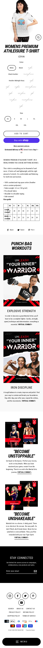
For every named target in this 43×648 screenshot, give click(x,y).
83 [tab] (20, 39)
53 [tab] (17, 30)
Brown (30, 68)
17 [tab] (24, 19)
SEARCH (11, 609)
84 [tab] (21, 39)
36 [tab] (22, 25)
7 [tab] (24, 16)
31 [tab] (13, 25)
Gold (21, 106)
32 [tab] (15, 25)
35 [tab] (20, 25)
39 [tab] (28, 25)
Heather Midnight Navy (16, 81)
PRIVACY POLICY (14, 612)
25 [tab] (20, 22)
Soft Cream (21, 93)
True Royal (13, 100)
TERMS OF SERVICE (29, 616)
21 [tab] (13, 22)
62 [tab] (15, 33)
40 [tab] (30, 25)
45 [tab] (20, 28)
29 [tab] (28, 22)
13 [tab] (17, 19)
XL (34, 119)
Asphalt (17, 87)
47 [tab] (24, 28)
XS (8, 119)
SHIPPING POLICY (13, 616)
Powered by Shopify (30, 630)
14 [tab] (19, 19)
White (12, 68)
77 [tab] (24, 36)
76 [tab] (22, 36)
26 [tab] (22, 22)
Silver (10, 93)
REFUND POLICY (28, 612)
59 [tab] (28, 30)
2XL (17, 125)
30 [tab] (30, 22)
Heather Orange (27, 100)
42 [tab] (15, 28)
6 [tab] (22, 16)
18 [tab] (26, 19)
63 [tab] (17, 33)
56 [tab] (22, 30)
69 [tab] (28, 33)
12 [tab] (15, 19)
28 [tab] (26, 22)
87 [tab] (27, 39)
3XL (25, 125)
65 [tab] (20, 33)
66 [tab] (22, 33)
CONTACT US (30, 609)
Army (31, 81)
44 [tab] (19, 28)
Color (21, 62)
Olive (7, 87)
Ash (32, 93)
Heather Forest (29, 74)
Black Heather (13, 74)
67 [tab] (24, 33)
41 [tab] (13, 28)
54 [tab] (19, 30)
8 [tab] (26, 16)
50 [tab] (30, 28)
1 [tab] (13, 16)
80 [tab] (30, 36)
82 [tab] (18, 39)
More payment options (21, 146)
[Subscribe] (35, 571)
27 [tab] (24, 22)
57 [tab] (24, 30)
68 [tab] (26, 33)
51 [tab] (13, 30)
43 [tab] (17, 28)
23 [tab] (17, 22)
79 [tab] (28, 36)
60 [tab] (30, 30)
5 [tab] (20, 16)
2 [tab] (15, 16)
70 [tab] (30, 33)
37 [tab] (24, 25)
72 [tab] (15, 36)
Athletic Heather (30, 87)
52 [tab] (15, 30)
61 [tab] (13, 33)
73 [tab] (17, 36)
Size (21, 113)
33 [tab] (17, 25)
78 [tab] (26, 36)
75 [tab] (20, 36)
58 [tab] (26, 30)
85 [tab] (23, 39)
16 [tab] (22, 19)
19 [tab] (28, 19)
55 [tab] (20, 30)
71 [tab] (13, 36)
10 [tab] (30, 16)
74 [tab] (19, 36)
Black (21, 68)
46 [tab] (22, 28)
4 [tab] (18, 16)
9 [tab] (28, 16)
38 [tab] (26, 25)
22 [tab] (15, 22)
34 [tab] (19, 25)
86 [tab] (25, 39)
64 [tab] (19, 33)
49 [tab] (28, 28)
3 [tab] (17, 16)
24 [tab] (19, 22)
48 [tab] (26, 28)
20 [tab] (30, 19)
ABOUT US (20, 609)
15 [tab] (20, 19)
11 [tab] (13, 19)
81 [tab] (16, 39)
